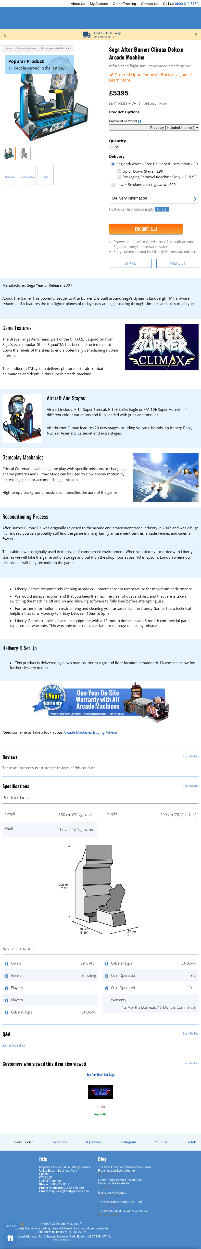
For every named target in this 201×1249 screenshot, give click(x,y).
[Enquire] (146, 229)
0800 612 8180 (187, 4)
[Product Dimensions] (100, 935)
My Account (99, 4)
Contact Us (149, 4)
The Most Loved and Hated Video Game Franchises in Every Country (124, 1169)
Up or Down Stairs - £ (143, 171)
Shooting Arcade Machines (55, 48)
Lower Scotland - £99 (146, 184)
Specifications (28, 176)
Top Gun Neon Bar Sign (100, 1074)
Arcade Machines (26, 48)
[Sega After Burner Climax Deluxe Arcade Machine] (51, 98)
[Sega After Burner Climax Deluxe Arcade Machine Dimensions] (24, 158)
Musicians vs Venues (112, 1192)
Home (9, 48)
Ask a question (14, 1045)
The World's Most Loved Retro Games (123, 1211)
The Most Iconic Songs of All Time (120, 1202)
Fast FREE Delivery (107, 33)
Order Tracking (124, 4)
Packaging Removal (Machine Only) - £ (160, 176)
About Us (78, 4)
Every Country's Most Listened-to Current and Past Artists (120, 1181)
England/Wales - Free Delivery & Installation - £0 (157, 163)
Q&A (45, 176)
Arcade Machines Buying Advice (90, 732)
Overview (10, 176)
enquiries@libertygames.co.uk (69, 1191)
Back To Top (191, 756)
